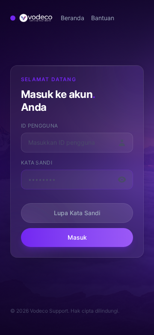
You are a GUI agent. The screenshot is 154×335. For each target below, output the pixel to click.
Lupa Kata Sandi (77, 212)
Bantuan (102, 17)
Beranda (72, 17)
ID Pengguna (39, 125)
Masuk (77, 237)
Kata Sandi (36, 162)
